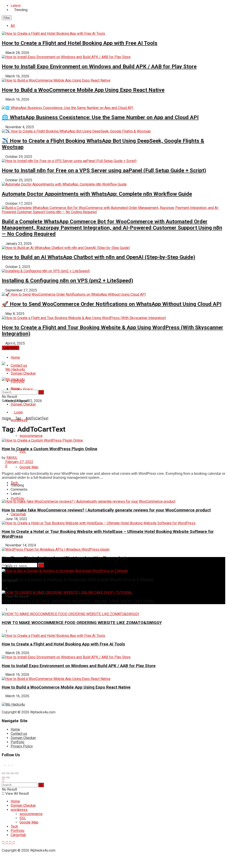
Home (15, 357)
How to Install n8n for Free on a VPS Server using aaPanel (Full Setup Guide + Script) (104, 170)
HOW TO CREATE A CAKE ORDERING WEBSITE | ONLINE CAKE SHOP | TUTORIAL (78, 601)
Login (18, 412)
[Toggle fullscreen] (12, 773)
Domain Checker (23, 404)
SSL (23, 818)
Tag (18, 418)
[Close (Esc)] (3, 773)
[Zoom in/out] (17, 773)
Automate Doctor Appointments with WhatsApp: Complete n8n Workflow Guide (97, 194)
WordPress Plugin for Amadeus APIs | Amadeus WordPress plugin (65, 558)
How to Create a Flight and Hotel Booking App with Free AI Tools (79, 43)
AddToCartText (36, 418)
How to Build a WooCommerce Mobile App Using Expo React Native (83, 90)
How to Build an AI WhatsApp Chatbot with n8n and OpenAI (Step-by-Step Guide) (98, 257)
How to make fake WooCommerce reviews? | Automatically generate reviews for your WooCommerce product (106, 510)
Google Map (29, 467)
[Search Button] (41, 565)
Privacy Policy (22, 389)
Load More (11, 347)
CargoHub (18, 514)
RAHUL (12, 458)
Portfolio (17, 498)
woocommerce (31, 436)
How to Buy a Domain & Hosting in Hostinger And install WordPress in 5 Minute (78, 579)
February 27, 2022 (18, 462)
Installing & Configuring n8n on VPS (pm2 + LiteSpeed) (67, 281)
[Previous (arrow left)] (3, 777)
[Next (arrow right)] (8, 777)
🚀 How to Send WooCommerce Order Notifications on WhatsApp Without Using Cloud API (111, 304)
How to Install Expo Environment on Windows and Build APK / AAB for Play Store (99, 66)
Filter (7, 17)
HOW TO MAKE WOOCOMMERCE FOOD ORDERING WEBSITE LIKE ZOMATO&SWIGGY (82, 622)
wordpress (19, 810)
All (13, 26)
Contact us (19, 734)
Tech (14, 483)
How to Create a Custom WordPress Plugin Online (49, 448)
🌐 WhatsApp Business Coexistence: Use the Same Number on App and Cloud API (100, 117)
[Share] (8, 773)
